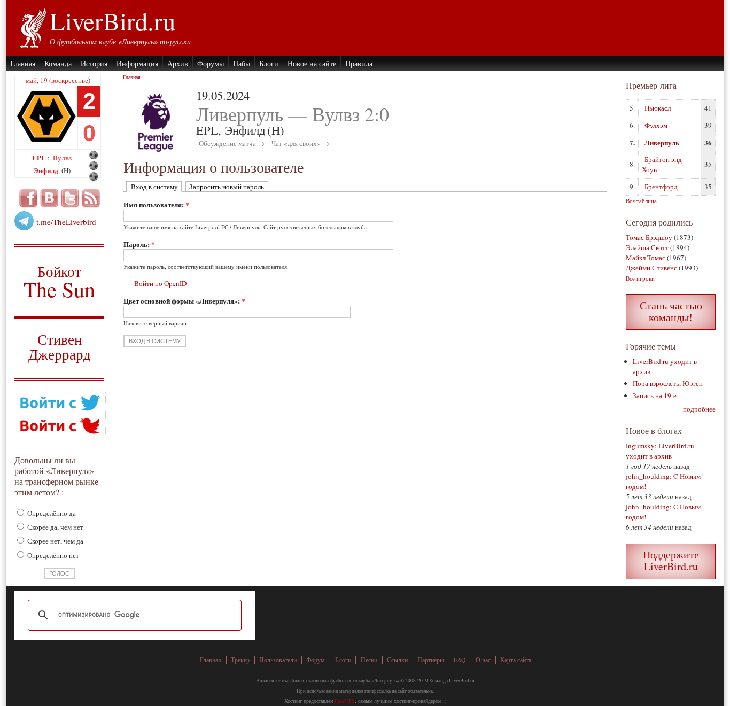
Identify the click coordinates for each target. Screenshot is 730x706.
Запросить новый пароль (226, 186)
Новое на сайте (312, 63)
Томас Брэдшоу (649, 237)
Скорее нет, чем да (54, 541)
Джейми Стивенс (651, 268)
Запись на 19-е (655, 395)
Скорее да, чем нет (54, 527)
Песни (369, 660)
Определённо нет (52, 555)
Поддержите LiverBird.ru (671, 560)
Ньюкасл (657, 108)
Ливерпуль (661, 142)
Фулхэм (655, 125)
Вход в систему (154, 186)
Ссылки (397, 660)
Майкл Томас (645, 257)
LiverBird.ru (112, 20)
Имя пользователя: (156, 204)
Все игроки (640, 278)
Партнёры (430, 660)
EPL (40, 157)
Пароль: (139, 244)
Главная (22, 63)
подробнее (699, 409)
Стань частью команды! (671, 311)
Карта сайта (515, 660)
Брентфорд (661, 186)
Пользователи (278, 660)
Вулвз (62, 157)
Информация (137, 63)
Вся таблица (641, 201)
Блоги (268, 63)
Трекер (240, 660)
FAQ (460, 660)
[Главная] (32, 27)
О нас (483, 660)
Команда (58, 63)
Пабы (241, 63)
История (94, 63)
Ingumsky (640, 446)
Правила (358, 63)
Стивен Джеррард (59, 348)
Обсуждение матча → (232, 143)
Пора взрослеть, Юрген (668, 383)
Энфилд (47, 170)
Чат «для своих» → (300, 143)
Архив (177, 63)
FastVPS (345, 700)
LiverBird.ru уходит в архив (660, 451)
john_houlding (648, 476)
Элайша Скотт (647, 247)
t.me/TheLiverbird (66, 221)
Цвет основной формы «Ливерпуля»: (184, 301)
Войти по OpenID (160, 283)
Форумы (210, 63)
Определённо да (51, 513)
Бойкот (59, 281)
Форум (315, 660)
